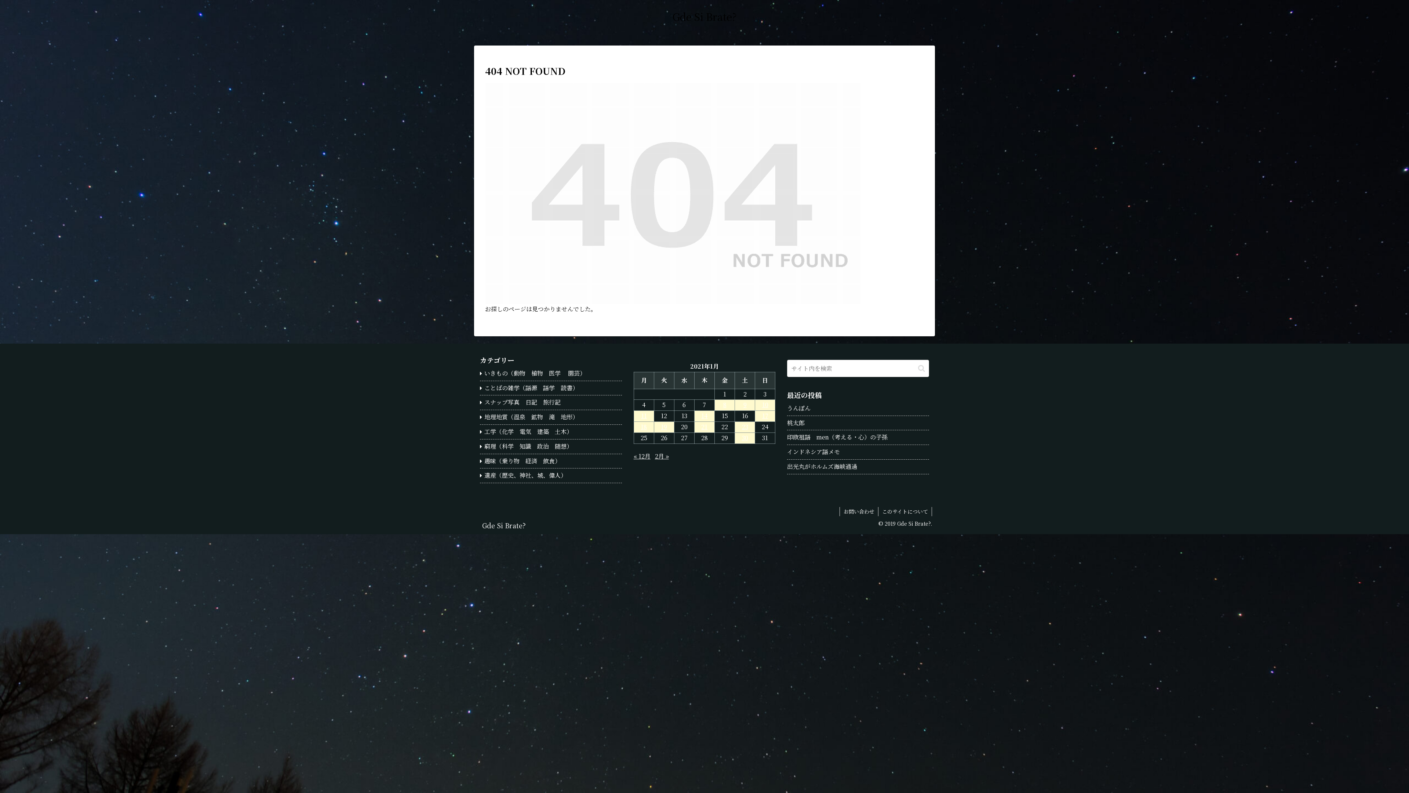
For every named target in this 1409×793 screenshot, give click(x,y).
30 (745, 438)
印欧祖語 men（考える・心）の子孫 (837, 437)
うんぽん (799, 408)
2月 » (662, 456)
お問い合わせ (859, 511)
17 (765, 416)
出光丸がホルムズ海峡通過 (822, 466)
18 (644, 427)
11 (644, 416)
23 (745, 427)
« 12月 (642, 456)
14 (704, 416)
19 (664, 427)
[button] (921, 368)
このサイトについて (905, 511)
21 (704, 427)
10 (765, 405)
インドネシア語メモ (813, 452)
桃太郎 (796, 423)
